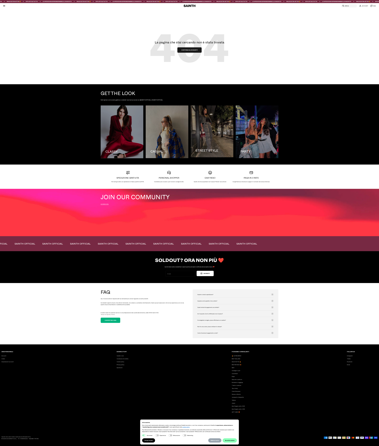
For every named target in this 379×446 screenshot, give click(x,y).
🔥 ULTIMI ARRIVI (236, 356)
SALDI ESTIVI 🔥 (236, 362)
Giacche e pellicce (237, 379)
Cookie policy (120, 362)
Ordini (3, 359)
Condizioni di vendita (122, 359)
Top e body (235, 388)
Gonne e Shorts (236, 394)
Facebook (349, 362)
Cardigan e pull (236, 370)
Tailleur (234, 400)
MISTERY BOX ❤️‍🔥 (236, 365)
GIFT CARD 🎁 (236, 412)
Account (3, 356)
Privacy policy (120, 365)
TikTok (349, 359)
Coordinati (235, 373)
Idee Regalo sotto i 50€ (238, 406)
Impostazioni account (7, 362)
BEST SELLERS (236, 359)
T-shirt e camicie (236, 385)
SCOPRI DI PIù (105, 204)
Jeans (233, 403)
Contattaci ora (110, 320)
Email (348, 365)
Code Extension (236, 391)
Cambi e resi (120, 356)
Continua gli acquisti (189, 50)
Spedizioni (119, 367)
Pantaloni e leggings (237, 382)
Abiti (233, 367)
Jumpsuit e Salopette (238, 397)
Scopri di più (148, 440)
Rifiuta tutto (215, 440)
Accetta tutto (230, 440)
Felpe (233, 376)
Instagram (350, 356)
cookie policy (186, 427)
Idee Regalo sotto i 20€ (238, 409)
